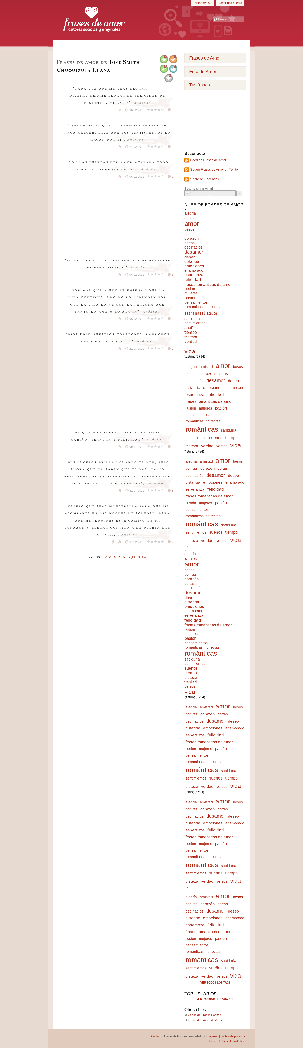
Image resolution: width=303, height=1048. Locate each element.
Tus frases (199, 85)
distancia (191, 261)
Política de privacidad (233, 1036)
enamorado (193, 270)
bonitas (190, 234)
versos (189, 346)
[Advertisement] (151, 45)
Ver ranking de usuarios (215, 999)
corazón (191, 238)
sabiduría (192, 319)
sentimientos (194, 323)
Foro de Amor (202, 71)
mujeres (191, 293)
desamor (193, 252)
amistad (190, 218)
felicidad (192, 279)
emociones (194, 266)
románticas (200, 312)
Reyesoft (213, 1036)
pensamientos (196, 302)
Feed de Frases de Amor (208, 160)
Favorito (109, 110)
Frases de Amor (205, 58)
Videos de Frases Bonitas (204, 1014)
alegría (190, 213)
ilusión (189, 289)
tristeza (190, 337)
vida (189, 351)
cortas (189, 243)
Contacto (156, 1036)
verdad (190, 341)
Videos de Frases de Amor (205, 1020)
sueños (191, 327)
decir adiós (193, 247)
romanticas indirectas (202, 307)
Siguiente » (136, 557)
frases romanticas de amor (208, 284)
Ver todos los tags (215, 982)
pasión (190, 297)
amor (191, 223)
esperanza (193, 275)
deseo (190, 257)
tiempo (190, 332)
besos (189, 229)
